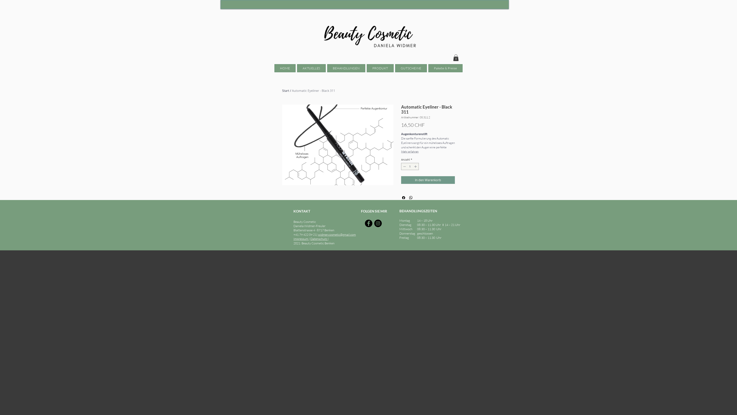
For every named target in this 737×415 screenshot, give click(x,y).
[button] (456, 57)
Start (285, 91)
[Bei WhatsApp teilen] (411, 197)
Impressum (301, 239)
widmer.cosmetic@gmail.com (337, 235)
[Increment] (415, 166)
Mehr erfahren (410, 151)
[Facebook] (368, 223)
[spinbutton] (410, 166)
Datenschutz (319, 239)
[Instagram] (378, 223)
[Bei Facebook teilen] (403, 197)
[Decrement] (404, 166)
